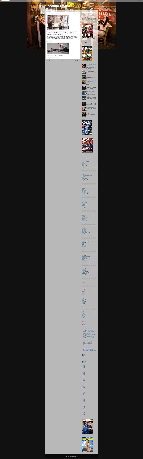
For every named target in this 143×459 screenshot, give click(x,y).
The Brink (83, 244)
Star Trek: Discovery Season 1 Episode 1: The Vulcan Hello (90, 86)
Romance (83, 313)
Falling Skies (83, 190)
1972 (83, 414)
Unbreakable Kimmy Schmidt (85, 272)
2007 (83, 374)
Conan (82, 176)
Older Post (77, 60)
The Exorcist (83, 246)
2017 (83, 322)
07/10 (82, 291)
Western (83, 318)
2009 (83, 372)
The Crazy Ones (84, 245)
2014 (83, 366)
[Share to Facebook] (61, 55)
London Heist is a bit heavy (89, 112)
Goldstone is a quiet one (86, 333)
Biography (83, 301)
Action (82, 298)
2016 (83, 323)
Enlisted (83, 188)
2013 (83, 367)
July (84, 356)
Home (63, 60)
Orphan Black (83, 218)
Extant (82, 189)
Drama (82, 305)
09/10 (82, 293)
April (84, 360)
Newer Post (49, 60)
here (94, 19)
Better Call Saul (84, 165)
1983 (83, 401)
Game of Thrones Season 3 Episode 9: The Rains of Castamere (91, 81)
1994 (83, 388)
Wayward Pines (84, 275)
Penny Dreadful (84, 220)
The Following (83, 248)
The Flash (83, 247)
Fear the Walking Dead (85, 192)
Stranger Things (84, 234)
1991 (83, 392)
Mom (82, 214)
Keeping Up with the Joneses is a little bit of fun (89, 337)
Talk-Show (83, 315)
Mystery (83, 311)
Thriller (82, 316)
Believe (83, 164)
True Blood (83, 269)
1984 (83, 400)
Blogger (76, 456)
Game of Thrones (84, 193)
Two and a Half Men (84, 271)
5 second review (58, 6)
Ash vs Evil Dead (84, 163)
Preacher (83, 221)
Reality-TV (83, 312)
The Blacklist (83, 242)
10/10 (82, 294)
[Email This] (58, 55)
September (84, 354)
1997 (83, 385)
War (82, 317)
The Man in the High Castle (85, 256)
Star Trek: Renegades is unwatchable (91, 107)
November (84, 325)
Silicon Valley (83, 229)
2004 (83, 378)
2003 (83, 379)
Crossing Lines (84, 178)
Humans (83, 201)
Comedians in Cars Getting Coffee (86, 175)
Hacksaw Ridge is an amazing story (88, 330)
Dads (82, 180)
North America (83, 216)
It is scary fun (88, 75)
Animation (83, 300)
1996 (83, 386)
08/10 (82, 292)
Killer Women (83, 205)
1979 (83, 406)
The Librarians (83, 254)
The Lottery (83, 255)
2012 (83, 368)
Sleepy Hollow (83, 230)
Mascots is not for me (86, 344)
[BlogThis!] (59, 55)
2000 (83, 381)
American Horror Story (85, 161)
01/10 (82, 284)
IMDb (47, 40)
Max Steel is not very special (87, 342)
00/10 (82, 283)
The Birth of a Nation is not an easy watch (88, 348)
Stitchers (83, 233)
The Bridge (83, 243)
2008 (83, 373)
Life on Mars (83, 208)
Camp (82, 174)
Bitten (82, 166)
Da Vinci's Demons (84, 179)
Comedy (83, 302)
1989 (83, 394)
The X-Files (83, 268)
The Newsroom (84, 260)
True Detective (84, 270)
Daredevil (83, 181)
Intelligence (83, 203)
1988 (83, 395)
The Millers (83, 259)
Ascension (83, 162)
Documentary (83, 304)
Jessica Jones (84, 204)
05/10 (82, 289)
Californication (83, 173)
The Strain (83, 262)
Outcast (83, 219)
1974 (83, 412)
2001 (83, 380)
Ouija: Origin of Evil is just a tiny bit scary (88, 336)
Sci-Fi (82, 314)
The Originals (83, 261)
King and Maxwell (84, 207)
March (84, 361)
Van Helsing (83, 274)
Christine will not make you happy (87, 341)
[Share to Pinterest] (62, 55)
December (84, 324)
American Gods (84, 160)
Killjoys (82, 206)
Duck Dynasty (83, 187)
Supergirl (83, 235)
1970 (83, 415)
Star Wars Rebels (84, 231)
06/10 (82, 290)
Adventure (83, 299)
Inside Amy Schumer (84, 202)
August (84, 355)
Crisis (82, 177)
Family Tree (83, 191)
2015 (83, 365)
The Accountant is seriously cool (87, 343)
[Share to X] (60, 55)
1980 (83, 405)
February (84, 362)
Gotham (83, 194)
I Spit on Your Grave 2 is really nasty (91, 96)
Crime (82, 303)
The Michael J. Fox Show (85, 258)
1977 (83, 408)
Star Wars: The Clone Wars (85, 232)
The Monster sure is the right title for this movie (89, 350)
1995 (83, 387)
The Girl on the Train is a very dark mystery (89, 351)
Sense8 (83, 228)
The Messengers (84, 257)
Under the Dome (84, 273)
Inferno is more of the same (86, 329)
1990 (83, 393)
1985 (83, 399)
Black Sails (83, 167)
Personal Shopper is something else (88, 349)
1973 (83, 413)
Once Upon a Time (84, 217)
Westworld (83, 276)
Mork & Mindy (83, 215)
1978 (83, 407)
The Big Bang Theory (84, 241)
